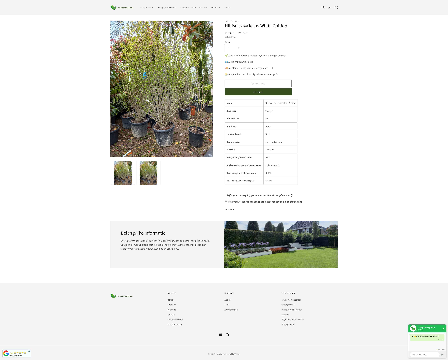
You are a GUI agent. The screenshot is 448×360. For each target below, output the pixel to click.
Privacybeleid (288, 324)
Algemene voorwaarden (293, 319)
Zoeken (228, 299)
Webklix (237, 354)
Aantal (227, 42)
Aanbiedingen (231, 309)
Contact (171, 314)
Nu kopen (258, 91)
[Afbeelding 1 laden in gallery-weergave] (123, 173)
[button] (323, 7)
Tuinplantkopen (219, 354)
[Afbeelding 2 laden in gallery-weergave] (148, 173)
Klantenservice (174, 324)
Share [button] (231, 209)
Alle (226, 304)
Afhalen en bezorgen (292, 299)
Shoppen (171, 304)
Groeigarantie (288, 304)
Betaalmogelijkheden (292, 309)
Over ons (171, 309)
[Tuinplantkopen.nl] (6, 355)
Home (170, 299)
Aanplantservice (175, 319)
